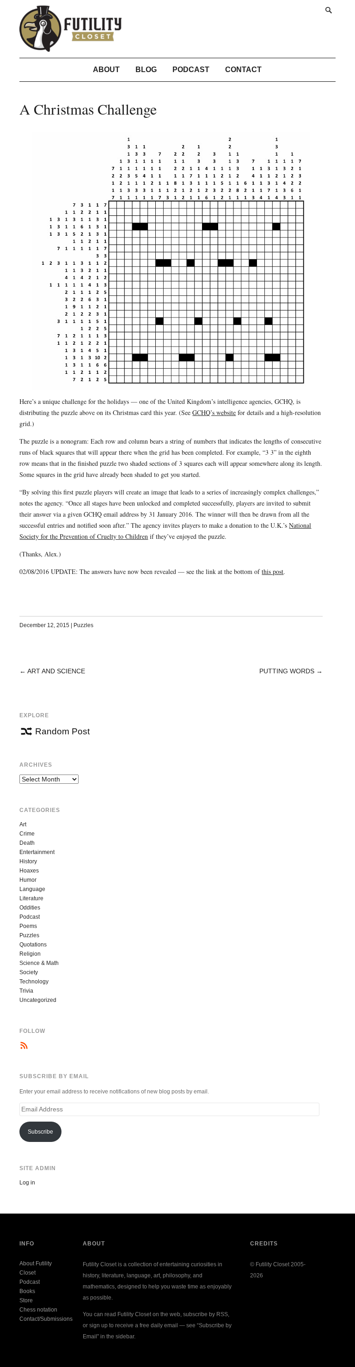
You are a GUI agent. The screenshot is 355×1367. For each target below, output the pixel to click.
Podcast (190, 69)
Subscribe (40, 1132)
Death (27, 843)
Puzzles (83, 625)
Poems (28, 926)
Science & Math (39, 963)
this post (272, 571)
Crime (27, 833)
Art (22, 824)
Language (32, 889)
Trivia (26, 991)
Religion (30, 954)
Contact (243, 69)
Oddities (29, 907)
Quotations (33, 944)
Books (27, 1291)
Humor (28, 880)
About (106, 69)
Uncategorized (37, 1000)
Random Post (62, 731)
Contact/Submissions (46, 1319)
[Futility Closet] (70, 46)
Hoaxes (29, 870)
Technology (34, 981)
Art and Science (56, 671)
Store (26, 1300)
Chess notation (38, 1309)
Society (28, 972)
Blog (146, 69)
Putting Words (286, 671)
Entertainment (37, 852)
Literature (31, 898)
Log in (27, 1182)
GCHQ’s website (214, 412)
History (28, 861)
